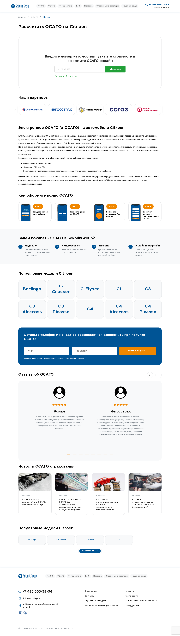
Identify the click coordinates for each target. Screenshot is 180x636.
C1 (118, 289)
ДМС (78, 6)
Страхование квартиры (107, 6)
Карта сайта (131, 596)
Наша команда (130, 6)
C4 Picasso (147, 309)
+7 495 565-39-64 (159, 5)
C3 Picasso (61, 309)
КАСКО (41, 6)
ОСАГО (51, 6)
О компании (90, 591)
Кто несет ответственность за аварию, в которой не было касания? (143, 503)
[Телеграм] (25, 615)
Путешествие (65, 6)
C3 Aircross (32, 309)
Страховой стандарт (95, 601)
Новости (129, 591)
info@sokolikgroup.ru (34, 598)
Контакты (89, 596)
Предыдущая (150, 375)
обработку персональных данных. (70, 358)
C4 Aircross (119, 309)
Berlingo (32, 289)
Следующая (159, 375)
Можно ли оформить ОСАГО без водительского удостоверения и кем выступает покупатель (71, 505)
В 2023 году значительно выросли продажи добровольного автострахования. (107, 505)
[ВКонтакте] (20, 615)
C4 (90, 309)
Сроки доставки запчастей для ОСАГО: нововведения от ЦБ (34, 502)
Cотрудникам (132, 606)
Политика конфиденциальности (101, 606)
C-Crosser (61, 289)
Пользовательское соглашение (141, 601)
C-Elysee (90, 289)
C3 (148, 289)
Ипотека (88, 6)
